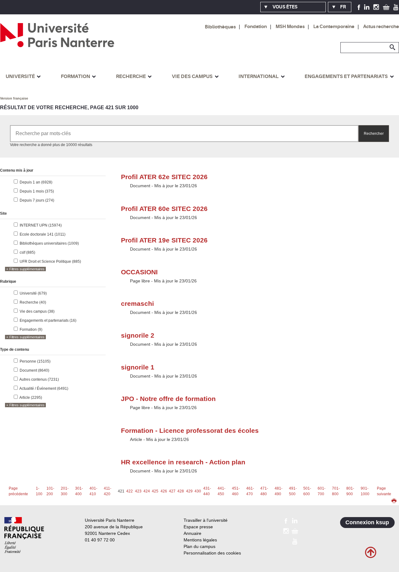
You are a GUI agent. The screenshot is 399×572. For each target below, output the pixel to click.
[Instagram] (376, 7)
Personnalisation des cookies (212, 552)
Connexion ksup (367, 522)
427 (172, 491)
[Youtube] (395, 7)
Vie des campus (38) (37, 311)
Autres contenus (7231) (39, 379)
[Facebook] (359, 7)
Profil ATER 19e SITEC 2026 (164, 240)
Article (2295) (30, 397)
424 (146, 491)
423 (138, 491)
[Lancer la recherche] (393, 47)
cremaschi (137, 303)
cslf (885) (27, 252)
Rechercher (374, 133)
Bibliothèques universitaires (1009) (49, 243)
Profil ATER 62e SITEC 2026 (164, 176)
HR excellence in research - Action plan (183, 462)
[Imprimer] (394, 501)
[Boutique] (386, 7)
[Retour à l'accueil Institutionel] (24, 535)
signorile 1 (137, 367)
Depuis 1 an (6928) (36, 182)
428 (180, 491)
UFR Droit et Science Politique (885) (50, 261)
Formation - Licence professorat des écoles (190, 430)
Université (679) (33, 293)
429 (189, 491)
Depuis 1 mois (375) (37, 191)
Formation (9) (31, 329)
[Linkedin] (366, 7)
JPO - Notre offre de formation (168, 398)
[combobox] (184, 133)
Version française (14, 98)
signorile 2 (137, 335)
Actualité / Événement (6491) (43, 388)
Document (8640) (34, 370)
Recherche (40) (33, 302)
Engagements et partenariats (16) (48, 320)
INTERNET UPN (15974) (41, 225)
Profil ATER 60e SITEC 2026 (164, 208)
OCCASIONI (139, 272)
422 (129, 491)
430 (198, 491)
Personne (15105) (35, 361)
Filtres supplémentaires (27, 269)
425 (155, 491)
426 (164, 491)
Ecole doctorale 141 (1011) (42, 234)
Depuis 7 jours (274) (37, 200)
